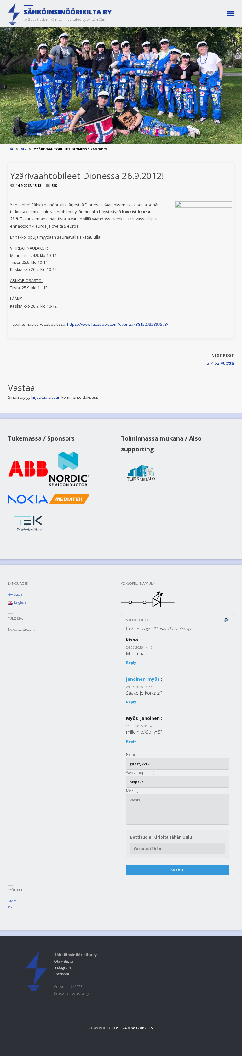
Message (132, 790)
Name (130, 754)
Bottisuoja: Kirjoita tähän (161, 837)
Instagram (62, 967)
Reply (131, 662)
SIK (23, 149)
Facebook (61, 973)
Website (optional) (140, 772)
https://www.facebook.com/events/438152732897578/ (117, 324)
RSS (10, 907)
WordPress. (142, 1028)
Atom (12, 900)
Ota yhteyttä (64, 961)
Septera (119, 1028)
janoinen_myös (143, 679)
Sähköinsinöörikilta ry (68, 11)
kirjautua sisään (45, 397)
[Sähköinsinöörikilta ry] (14, 13)
